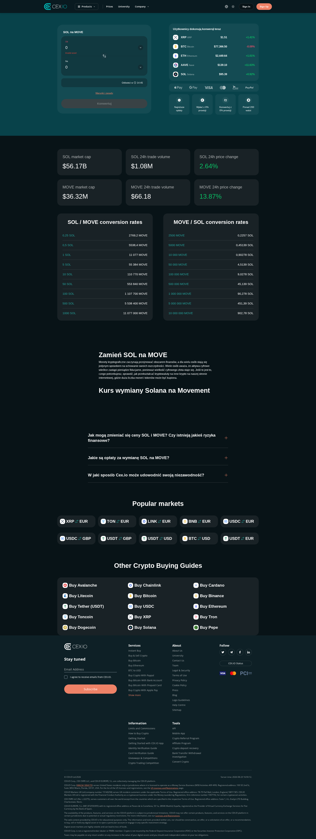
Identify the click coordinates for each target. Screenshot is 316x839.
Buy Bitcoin (134, 660)
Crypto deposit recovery (185, 748)
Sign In (246, 6)
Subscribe (90, 689)
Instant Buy (134, 650)
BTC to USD (134, 670)
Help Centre (178, 705)
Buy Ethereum (136, 665)
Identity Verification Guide (142, 748)
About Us (177, 650)
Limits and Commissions (141, 728)
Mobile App (178, 733)
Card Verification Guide (141, 753)
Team (175, 665)
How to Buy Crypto (138, 733)
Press (175, 690)
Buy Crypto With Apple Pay (143, 690)
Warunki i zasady (104, 93)
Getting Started (136, 738)
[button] (158, 438)
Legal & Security (181, 670)
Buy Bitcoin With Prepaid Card (145, 685)
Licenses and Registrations (167, 815)
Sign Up (264, 6)
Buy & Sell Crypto (137, 655)
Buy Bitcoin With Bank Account (145, 680)
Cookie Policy (179, 685)
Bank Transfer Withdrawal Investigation (186, 755)
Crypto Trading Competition (143, 763)
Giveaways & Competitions (143, 758)
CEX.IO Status (235, 663)
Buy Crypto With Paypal (141, 675)
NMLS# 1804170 (84, 785)
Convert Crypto (180, 761)
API (174, 728)
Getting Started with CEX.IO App (146, 743)
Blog (174, 695)
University (124, 6)
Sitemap (176, 709)
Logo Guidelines (181, 700)
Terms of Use (179, 675)
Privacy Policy (179, 680)
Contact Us (178, 660)
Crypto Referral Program (185, 738)
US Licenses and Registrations (164, 788)
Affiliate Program (181, 743)
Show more (134, 695)
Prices (109, 6)
